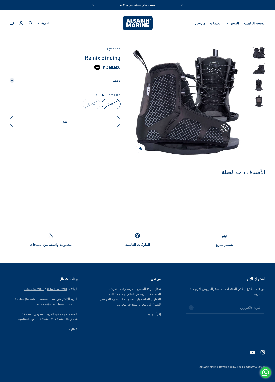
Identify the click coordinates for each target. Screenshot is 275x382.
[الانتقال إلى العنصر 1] (258, 53)
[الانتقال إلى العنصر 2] (258, 69)
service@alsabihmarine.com (57, 304)
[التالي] (93, 5)
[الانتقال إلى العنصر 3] (258, 85)
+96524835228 (57, 289)
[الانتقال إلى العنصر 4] (258, 102)
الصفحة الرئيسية (254, 23)
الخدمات (215, 23)
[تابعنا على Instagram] (262, 352)
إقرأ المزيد (154, 314)
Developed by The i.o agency (237, 366)
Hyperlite (113, 49)
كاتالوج (73, 329)
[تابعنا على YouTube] (252, 352)
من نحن (200, 23)
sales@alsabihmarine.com (36, 299)
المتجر (234, 23)
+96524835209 (34, 289)
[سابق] (182, 5)
